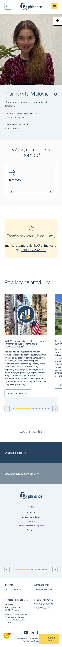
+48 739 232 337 (16, 117)
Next (50, 192)
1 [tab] (22, 569)
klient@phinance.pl (43, 589)
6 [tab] (46, 569)
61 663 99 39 (14, 589)
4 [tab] (39, 569)
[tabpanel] (32, 177)
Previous (11, 192)
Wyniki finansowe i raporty (31, 525)
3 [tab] (35, 569)
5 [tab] (43, 569)
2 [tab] (32, 569)
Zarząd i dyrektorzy (31, 517)
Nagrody (31, 521)
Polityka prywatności (31, 641)
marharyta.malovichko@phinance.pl (21, 113)
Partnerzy (31, 530)
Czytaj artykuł (15, 393)
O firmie (31, 512)
